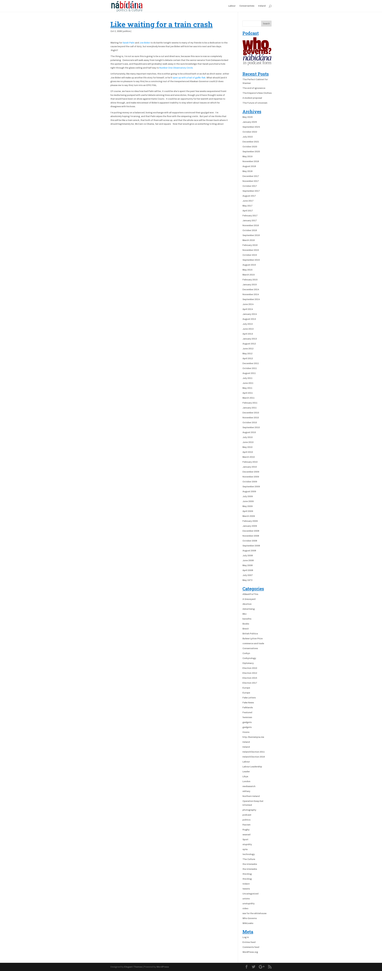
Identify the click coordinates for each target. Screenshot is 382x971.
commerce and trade (253, 643)
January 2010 (249, 467)
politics (126, 31)
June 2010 (248, 442)
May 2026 (247, 117)
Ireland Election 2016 (253, 757)
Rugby (245, 829)
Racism (246, 824)
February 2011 (249, 403)
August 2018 (249, 166)
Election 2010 (249, 668)
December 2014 (250, 289)
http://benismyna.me (253, 737)
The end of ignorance (253, 88)
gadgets (247, 722)
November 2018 (250, 161)
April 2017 (247, 210)
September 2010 (251, 427)
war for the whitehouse (254, 913)
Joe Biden (145, 43)
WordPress (163, 967)
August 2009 (249, 491)
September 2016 (251, 235)
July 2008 (247, 555)
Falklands (247, 707)
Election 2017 (249, 683)
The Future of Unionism (254, 103)
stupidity (247, 844)
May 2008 (247, 565)
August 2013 (249, 319)
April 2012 (247, 358)
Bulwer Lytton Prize (252, 638)
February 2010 (250, 462)
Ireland (262, 6)
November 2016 (250, 225)
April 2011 (247, 393)
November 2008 (250, 536)
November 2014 (250, 294)
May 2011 (247, 388)
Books (245, 624)
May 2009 (247, 506)
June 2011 (247, 383)
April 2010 (247, 452)
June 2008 (248, 560)
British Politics (250, 633)
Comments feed (250, 947)
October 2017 (249, 186)
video (245, 908)
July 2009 (247, 496)
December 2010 (250, 412)
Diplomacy (248, 663)
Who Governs (249, 918)
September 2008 (251, 545)
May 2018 (247, 171)
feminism (247, 717)
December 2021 (250, 141)
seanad (246, 834)
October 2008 (249, 541)
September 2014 (251, 299)
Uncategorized (250, 893)
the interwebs (249, 864)
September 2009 (251, 486)
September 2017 (251, 191)
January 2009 (249, 526)
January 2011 (249, 408)
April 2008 (247, 570)
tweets (246, 889)
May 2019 (247, 156)
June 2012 (248, 348)
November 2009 (250, 476)
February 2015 (250, 279)
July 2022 (247, 137)
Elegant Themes (133, 967)
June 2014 (248, 304)
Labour (232, 6)
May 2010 (247, 447)
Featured (247, 712)
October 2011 (249, 368)
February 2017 (250, 215)
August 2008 (249, 550)
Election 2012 (249, 673)
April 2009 (247, 511)
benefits (246, 619)
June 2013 (248, 329)
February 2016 (250, 245)
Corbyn (246, 653)
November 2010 (250, 417)
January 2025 (249, 122)
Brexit (245, 628)
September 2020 (251, 151)
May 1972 (247, 580)
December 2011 (250, 363)
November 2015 (250, 250)
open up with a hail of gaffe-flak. (189, 77)
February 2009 (250, 521)
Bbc (244, 614)
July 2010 (247, 437)
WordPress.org (250, 952)
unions (246, 898)
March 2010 (248, 457)
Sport (245, 839)
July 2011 (247, 378)
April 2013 (247, 334)
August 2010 (249, 432)
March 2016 (248, 240)
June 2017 (248, 201)
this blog (247, 874)
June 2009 (248, 501)
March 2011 (248, 398)
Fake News (248, 702)
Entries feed (248, 942)
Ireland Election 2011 (253, 752)
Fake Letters (249, 697)
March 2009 (248, 516)
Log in (245, 937)
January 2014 (249, 314)
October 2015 (249, 255)
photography (249, 810)
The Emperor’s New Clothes (257, 93)
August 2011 (249, 373)
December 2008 (250, 531)
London (246, 781)
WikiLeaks (247, 923)
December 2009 (250, 472)
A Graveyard (248, 599)
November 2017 (250, 181)
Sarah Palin (129, 43)
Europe (246, 688)
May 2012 (247, 353)
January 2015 (249, 284)
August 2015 (249, 265)
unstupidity (248, 903)
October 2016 (249, 230)
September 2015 (251, 260)
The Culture (248, 859)
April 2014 (247, 309)
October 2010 (249, 422)
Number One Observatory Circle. (176, 68)
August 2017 (249, 196)
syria (245, 849)
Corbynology (249, 658)
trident (246, 884)
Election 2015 (249, 678)
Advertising (248, 609)
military (246, 791)
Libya (245, 776)
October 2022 (249, 132)
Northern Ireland (251, 796)
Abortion (247, 604)
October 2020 (249, 146)
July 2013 (247, 324)
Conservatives (246, 6)
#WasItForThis (250, 594)
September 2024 (251, 127)
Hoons (245, 732)
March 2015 (248, 275)
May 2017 (247, 206)
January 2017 (249, 220)
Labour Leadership (252, 766)
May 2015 (247, 270)
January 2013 (249, 339)
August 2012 (249, 343)
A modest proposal (252, 98)
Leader (246, 771)
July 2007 (247, 575)
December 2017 (250, 176)
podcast (246, 815)
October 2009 (249, 481)
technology (248, 854)
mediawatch (248, 786)
